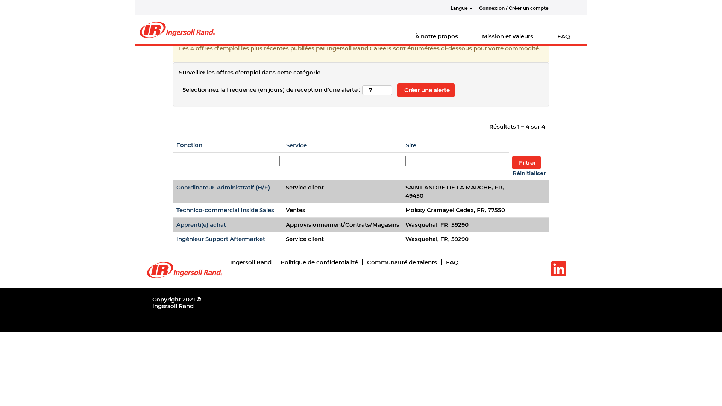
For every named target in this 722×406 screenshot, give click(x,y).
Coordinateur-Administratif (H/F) (223, 187)
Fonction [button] (189, 144)
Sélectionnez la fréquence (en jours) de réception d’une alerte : (271, 89)
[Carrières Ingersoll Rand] (177, 30)
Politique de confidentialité (319, 262)
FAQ (563, 36)
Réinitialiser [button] (529, 173)
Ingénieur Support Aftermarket (220, 238)
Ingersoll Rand (251, 262)
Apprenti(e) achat (201, 224)
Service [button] (296, 145)
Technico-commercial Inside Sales (225, 210)
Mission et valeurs (507, 36)
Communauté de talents (402, 262)
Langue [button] (459, 8)
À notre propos (436, 36)
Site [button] (411, 145)
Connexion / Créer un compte (514, 8)
